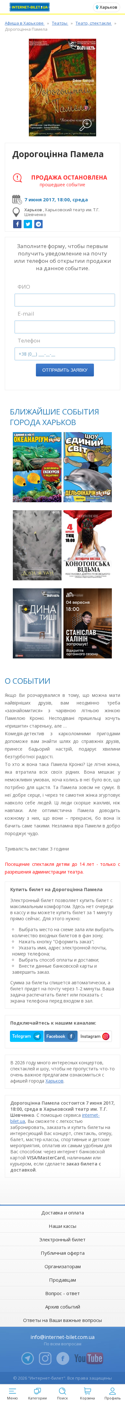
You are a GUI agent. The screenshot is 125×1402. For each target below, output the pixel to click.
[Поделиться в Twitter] (28, 224)
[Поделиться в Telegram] (38, 224)
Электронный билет (62, 1239)
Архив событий (62, 1306)
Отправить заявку (65, 370)
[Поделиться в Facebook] (17, 224)
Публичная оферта (63, 1253)
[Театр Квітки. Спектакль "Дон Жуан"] (37, 545)
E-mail (26, 313)
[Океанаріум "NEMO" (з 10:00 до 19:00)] (37, 467)
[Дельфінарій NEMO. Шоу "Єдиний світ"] (87, 467)
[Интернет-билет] (30, 7)
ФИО (24, 286)
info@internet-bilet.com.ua (62, 1337)
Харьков (54, 1081)
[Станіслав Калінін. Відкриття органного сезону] (87, 623)
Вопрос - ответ (62, 1293)
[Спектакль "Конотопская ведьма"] (87, 545)
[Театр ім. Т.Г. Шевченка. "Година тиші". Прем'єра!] (37, 623)
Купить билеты (38, 493)
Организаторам (63, 1266)
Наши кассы (62, 1226)
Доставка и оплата (62, 1212)
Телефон (29, 340)
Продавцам (62, 1280)
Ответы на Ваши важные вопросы (62, 1320)
